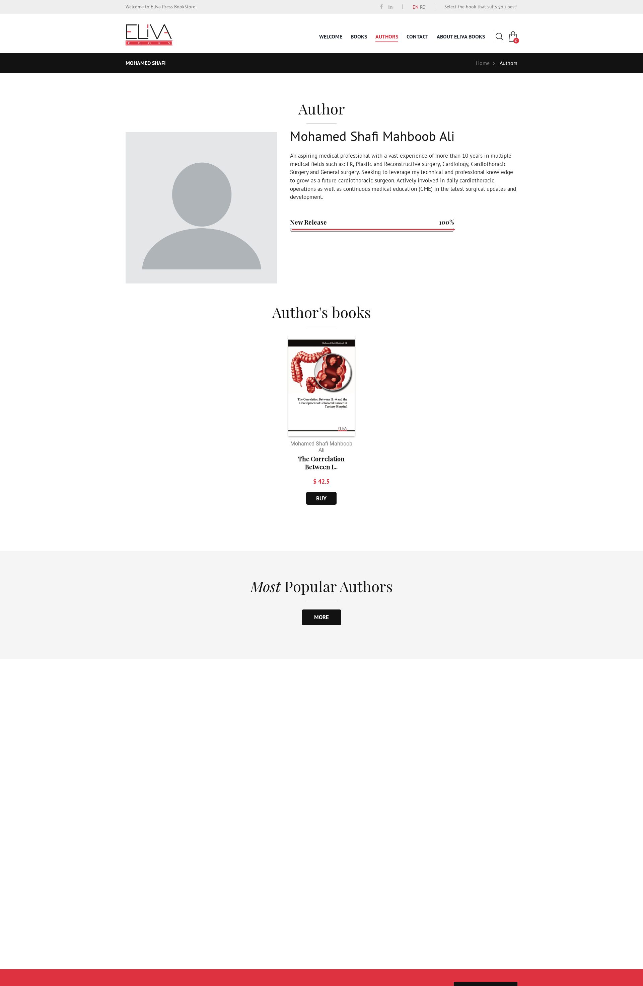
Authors (386, 36)
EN (415, 7)
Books (359, 36)
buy (321, 498)
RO (423, 7)
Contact (417, 36)
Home (483, 63)
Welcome (330, 36)
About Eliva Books (461, 36)
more (321, 617)
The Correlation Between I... (321, 463)
